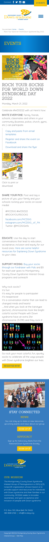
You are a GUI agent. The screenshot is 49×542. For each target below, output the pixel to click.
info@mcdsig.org (26, 513)
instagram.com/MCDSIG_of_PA (22, 222)
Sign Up (23, 429)
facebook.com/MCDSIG (18, 219)
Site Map (20, 536)
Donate (40, 3)
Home (14, 29)
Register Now (12, 366)
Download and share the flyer (21, 147)
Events (21, 29)
